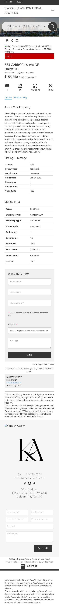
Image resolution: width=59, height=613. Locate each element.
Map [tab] (25, 97)
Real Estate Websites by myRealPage (36, 562)
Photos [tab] (17, 97)
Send (29, 354)
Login (19, 2)
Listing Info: (12, 202)
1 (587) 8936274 (13, 382)
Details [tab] (8, 97)
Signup (9, 2)
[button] (25, 483)
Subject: (11, 324)
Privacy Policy (12, 562)
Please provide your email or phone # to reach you (28, 314)
